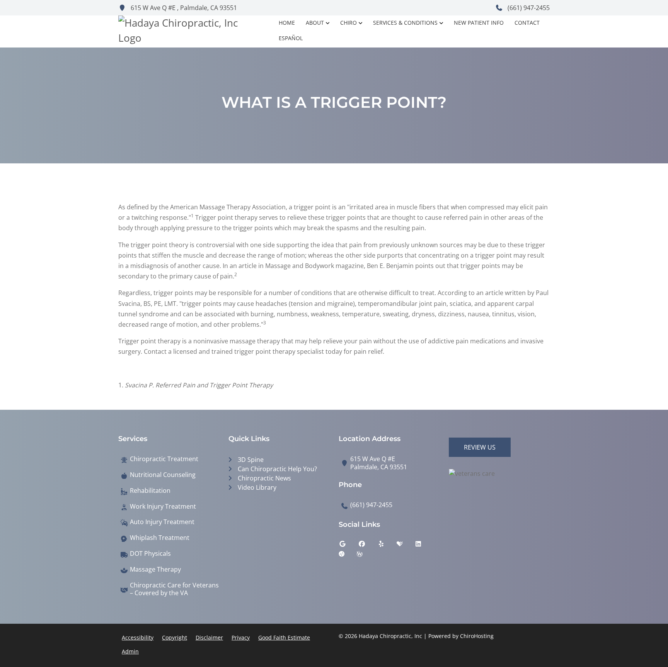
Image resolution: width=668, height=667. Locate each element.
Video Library (257, 487)
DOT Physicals (150, 554)
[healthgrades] (405, 546)
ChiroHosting (477, 636)
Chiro (348, 22)
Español (291, 38)
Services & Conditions (405, 22)
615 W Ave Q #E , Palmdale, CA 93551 (183, 7)
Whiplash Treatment (159, 538)
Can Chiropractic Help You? (277, 469)
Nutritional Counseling (163, 475)
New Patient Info (479, 22)
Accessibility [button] (137, 637)
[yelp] (387, 546)
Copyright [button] (174, 637)
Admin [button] (130, 651)
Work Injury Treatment (163, 506)
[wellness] (365, 556)
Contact (527, 22)
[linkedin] (424, 546)
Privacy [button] (241, 637)
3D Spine (251, 459)
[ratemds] (347, 556)
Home (287, 22)
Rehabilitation (150, 491)
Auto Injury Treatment (162, 522)
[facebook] (367, 546)
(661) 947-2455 (528, 7)
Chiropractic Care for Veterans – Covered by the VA (174, 589)
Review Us (480, 447)
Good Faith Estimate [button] (284, 637)
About (315, 22)
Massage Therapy (155, 569)
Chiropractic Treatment (164, 459)
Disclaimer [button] (209, 637)
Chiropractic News (264, 478)
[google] (348, 546)
